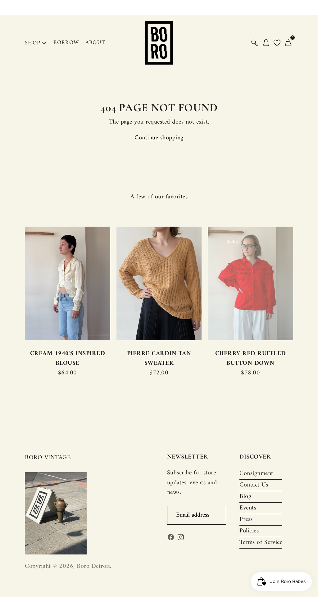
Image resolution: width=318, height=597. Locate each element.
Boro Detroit (93, 566)
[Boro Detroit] (159, 43)
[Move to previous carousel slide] (18, 283)
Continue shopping (159, 138)
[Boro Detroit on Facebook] (171, 538)
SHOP (32, 43)
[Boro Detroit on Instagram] (180, 538)
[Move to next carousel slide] (299, 283)
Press (246, 519)
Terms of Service (260, 542)
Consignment (256, 473)
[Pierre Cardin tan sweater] (159, 283)
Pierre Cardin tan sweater (159, 358)
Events (247, 508)
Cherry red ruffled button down (250, 358)
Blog (245, 496)
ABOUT (95, 42)
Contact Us (253, 485)
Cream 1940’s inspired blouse (67, 358)
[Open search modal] (255, 43)
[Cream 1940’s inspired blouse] (67, 283)
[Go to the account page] (266, 43)
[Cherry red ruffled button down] (250, 283)
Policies (249, 531)
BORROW (66, 42)
